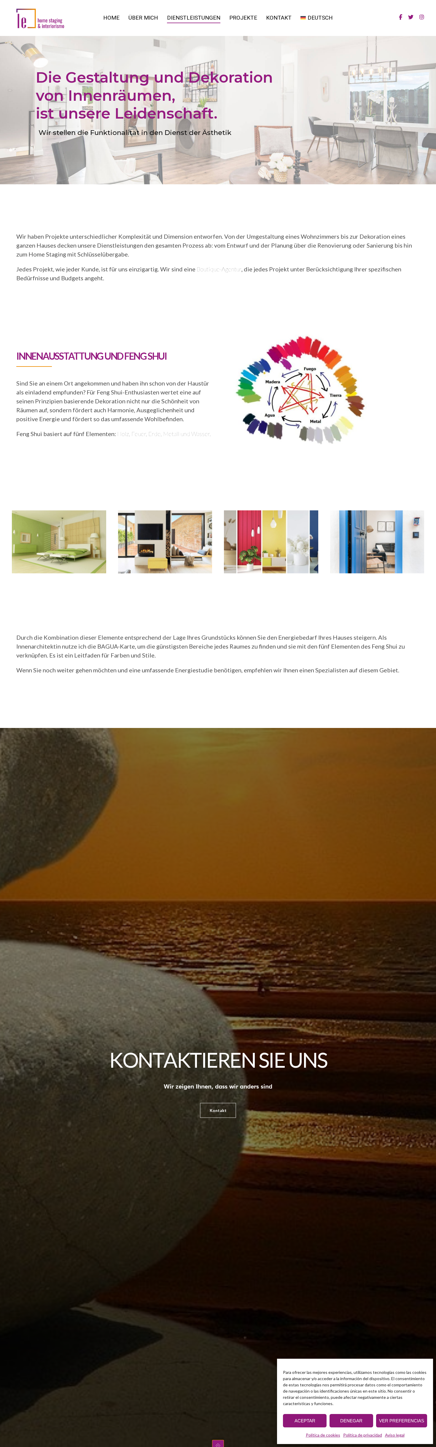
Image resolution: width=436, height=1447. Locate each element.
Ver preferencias (401, 1420)
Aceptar (305, 1420)
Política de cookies (323, 1434)
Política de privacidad (362, 1434)
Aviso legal (395, 1434)
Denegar (351, 1420)
